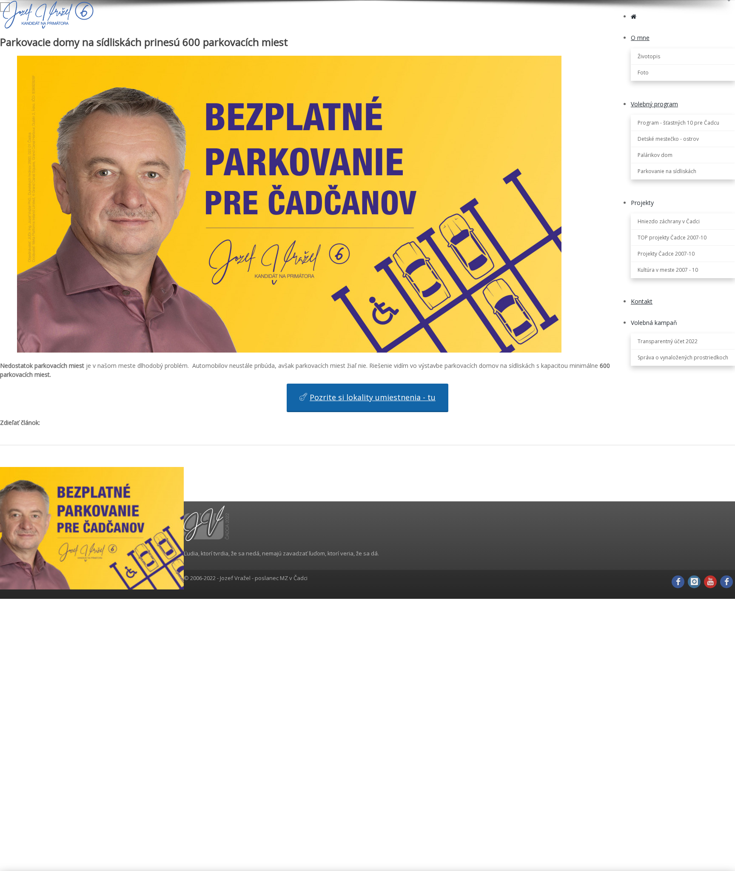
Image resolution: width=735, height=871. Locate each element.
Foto (643, 72)
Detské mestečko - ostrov (668, 138)
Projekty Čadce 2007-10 (666, 253)
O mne (640, 38)
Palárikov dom (655, 155)
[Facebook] (678, 581)
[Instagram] (694, 581)
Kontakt (641, 301)
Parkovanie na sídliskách (667, 171)
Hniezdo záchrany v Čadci (669, 221)
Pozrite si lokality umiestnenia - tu (373, 397)
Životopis (649, 56)
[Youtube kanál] (710, 581)
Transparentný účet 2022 (668, 341)
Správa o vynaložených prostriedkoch (683, 357)
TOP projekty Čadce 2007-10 (672, 237)
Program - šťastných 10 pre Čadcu (678, 122)
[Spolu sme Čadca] (726, 581)
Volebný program (654, 104)
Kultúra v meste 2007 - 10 (668, 269)
